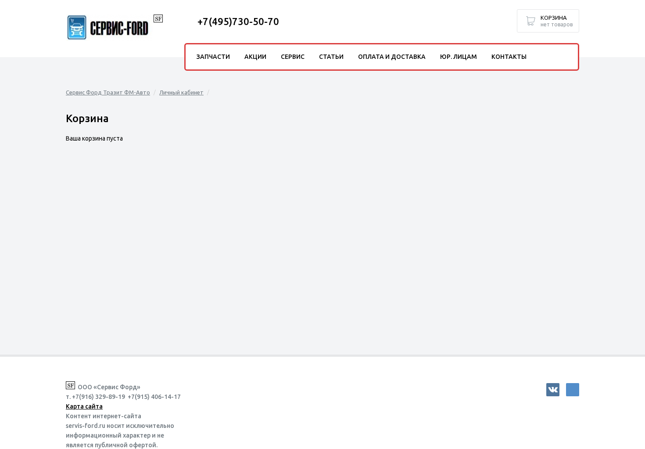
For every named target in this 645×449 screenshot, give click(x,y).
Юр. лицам (458, 56)
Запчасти (213, 56)
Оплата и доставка (392, 56)
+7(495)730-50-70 (238, 21)
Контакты (509, 56)
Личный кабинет (181, 92)
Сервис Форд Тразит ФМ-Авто (108, 92)
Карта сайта (84, 406)
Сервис (293, 56)
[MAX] (572, 389)
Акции (255, 56)
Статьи (331, 56)
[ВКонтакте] (552, 389)
